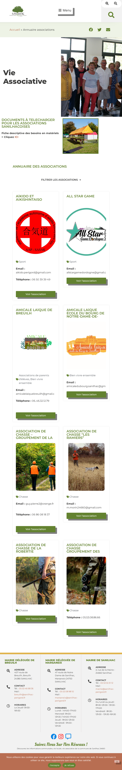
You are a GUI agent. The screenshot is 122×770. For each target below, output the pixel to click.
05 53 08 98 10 (67, 691)
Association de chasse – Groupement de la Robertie (34, 436)
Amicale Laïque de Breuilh (34, 311)
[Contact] (49, 690)
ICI (16, 137)
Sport (22, 261)
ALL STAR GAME (81, 196)
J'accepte (54, 765)
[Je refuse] (117, 761)
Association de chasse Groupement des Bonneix (83, 550)
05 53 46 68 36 (26, 688)
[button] (111, 15)
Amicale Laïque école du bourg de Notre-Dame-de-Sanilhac (85, 315)
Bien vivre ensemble (83, 375)
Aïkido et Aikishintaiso (29, 197)
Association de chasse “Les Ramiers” (82, 434)
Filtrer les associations (59, 179)
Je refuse (69, 765)
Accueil (15, 29)
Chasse (23, 496)
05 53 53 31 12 (106, 683)
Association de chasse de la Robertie (31, 548)
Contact (60, 689)
